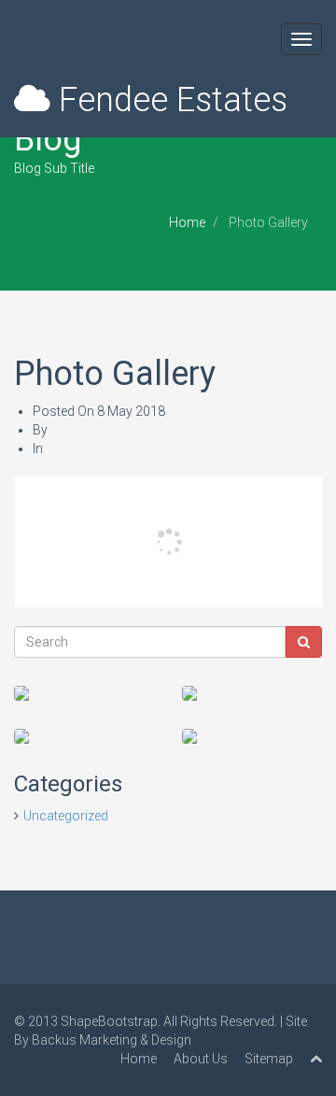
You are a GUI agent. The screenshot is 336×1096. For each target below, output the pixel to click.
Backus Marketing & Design (111, 1039)
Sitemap (269, 1058)
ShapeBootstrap (109, 1021)
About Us (201, 1058)
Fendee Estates (168, 100)
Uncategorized (65, 815)
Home (187, 222)
